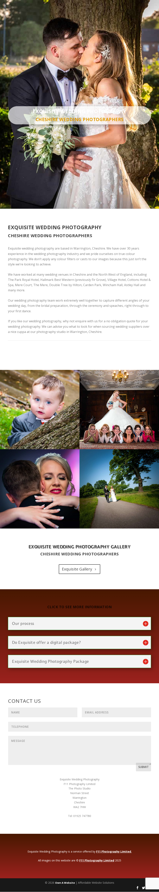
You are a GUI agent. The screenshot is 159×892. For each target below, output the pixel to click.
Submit (143, 767)
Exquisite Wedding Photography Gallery (80, 547)
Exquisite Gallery (77, 569)
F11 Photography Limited (113, 851)
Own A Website (65, 882)
